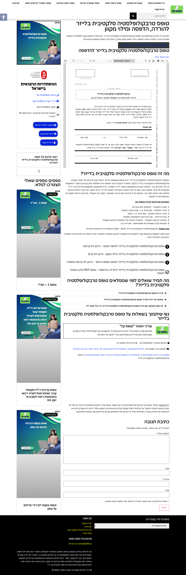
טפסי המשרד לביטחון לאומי (38, 3)
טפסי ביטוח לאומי (113, 3)
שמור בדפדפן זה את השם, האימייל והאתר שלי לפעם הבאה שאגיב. (135, 501)
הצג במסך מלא (162, 57)
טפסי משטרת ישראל (89, 3)
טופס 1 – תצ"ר (47, 284)
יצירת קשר (160, 9)
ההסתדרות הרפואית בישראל (113, 349)
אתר (167, 490)
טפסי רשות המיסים (65, 3)
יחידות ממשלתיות (136, 349)
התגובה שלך (162, 433)
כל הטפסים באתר (156, 3)
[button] (116, 293)
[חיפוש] (133, 16)
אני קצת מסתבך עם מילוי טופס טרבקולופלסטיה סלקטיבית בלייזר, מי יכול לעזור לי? (124, 306)
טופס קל (165, 355)
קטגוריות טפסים (134, 3)
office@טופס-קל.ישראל (80, 543)
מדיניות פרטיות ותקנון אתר (79, 530)
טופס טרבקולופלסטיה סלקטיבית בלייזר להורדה (143, 45)
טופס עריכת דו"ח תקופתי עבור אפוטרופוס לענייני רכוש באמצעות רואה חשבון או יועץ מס (39, 395)
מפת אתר (87, 533)
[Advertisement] (116, 380)
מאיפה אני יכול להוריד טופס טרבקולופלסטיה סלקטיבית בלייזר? (133, 299)
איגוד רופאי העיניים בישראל (86, 349)
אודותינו (15, 3)
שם (167, 468)
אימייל (165, 479)
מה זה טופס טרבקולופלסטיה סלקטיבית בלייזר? (140, 293)
